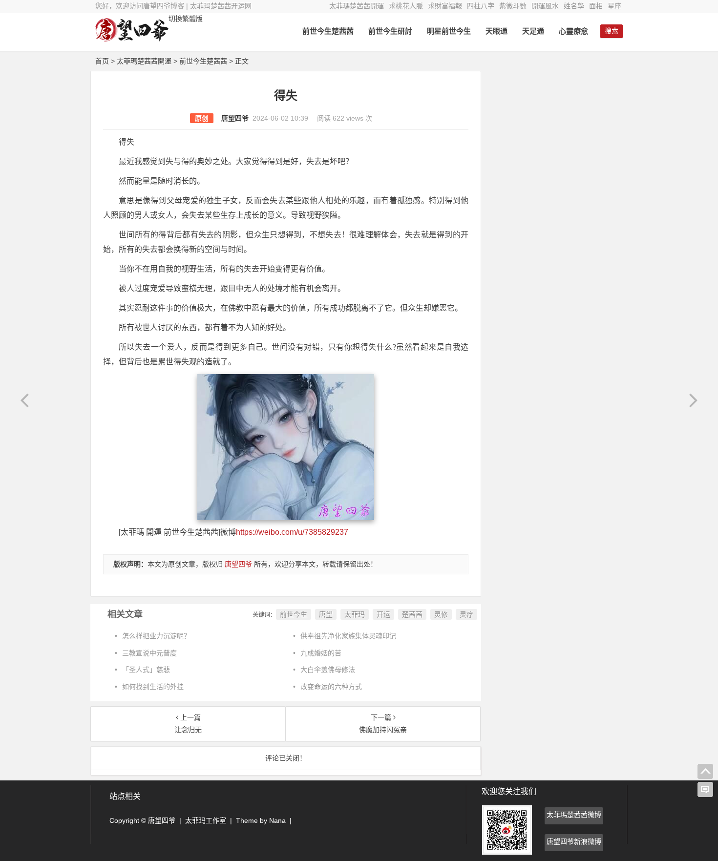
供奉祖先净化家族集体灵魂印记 (348, 636)
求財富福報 (445, 6)
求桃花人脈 (406, 6)
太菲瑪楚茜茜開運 (356, 6)
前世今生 (293, 614)
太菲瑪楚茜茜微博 (574, 815)
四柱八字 (480, 6)
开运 (383, 614)
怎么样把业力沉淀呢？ (156, 636)
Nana (277, 820)
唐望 (326, 614)
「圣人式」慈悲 (146, 669)
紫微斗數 (513, 6)
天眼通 (496, 31)
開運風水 (545, 6)
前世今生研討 (390, 31)
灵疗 (466, 614)
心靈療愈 (573, 31)
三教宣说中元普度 (149, 653)
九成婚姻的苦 (320, 653)
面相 (596, 6)
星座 (614, 6)
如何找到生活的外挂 (153, 687)
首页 (102, 61)
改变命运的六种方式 (331, 687)
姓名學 (574, 6)
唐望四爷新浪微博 (574, 841)
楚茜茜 (412, 614)
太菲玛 (354, 614)
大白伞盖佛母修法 (327, 669)
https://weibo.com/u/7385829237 (292, 532)
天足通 (533, 31)
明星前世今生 (449, 31)
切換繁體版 (186, 18)
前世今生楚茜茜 (328, 31)
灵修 (441, 614)
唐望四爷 (235, 118)
